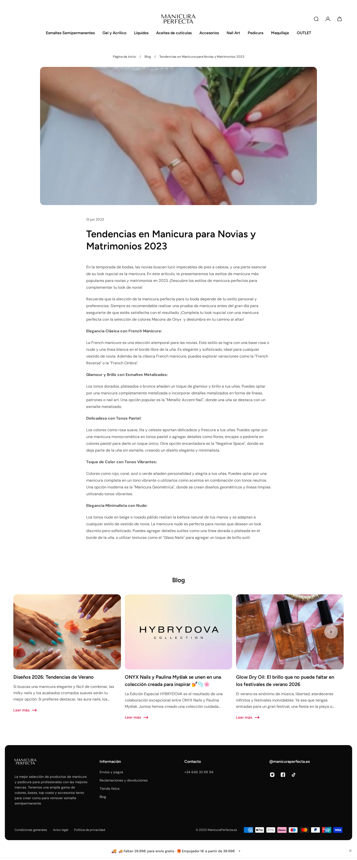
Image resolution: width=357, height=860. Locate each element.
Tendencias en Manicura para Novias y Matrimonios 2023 (201, 57)
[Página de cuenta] (328, 19)
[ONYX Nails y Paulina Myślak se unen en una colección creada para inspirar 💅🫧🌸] (178, 657)
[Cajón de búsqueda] (316, 19)
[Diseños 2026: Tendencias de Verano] (67, 653)
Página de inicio (124, 57)
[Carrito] (339, 19)
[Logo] (179, 19)
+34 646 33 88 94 (198, 772)
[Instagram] (272, 774)
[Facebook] (283, 774)
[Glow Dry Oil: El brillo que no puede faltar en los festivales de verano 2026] (290, 657)
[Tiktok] (293, 774)
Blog (147, 57)
